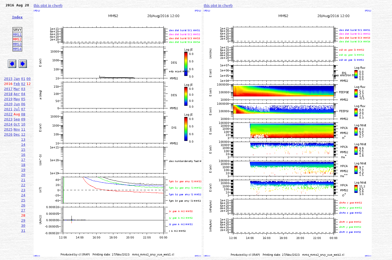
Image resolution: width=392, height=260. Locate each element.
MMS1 (17, 34)
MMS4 (17, 49)
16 (23, 155)
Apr (17, 94)
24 (23, 195)
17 (23, 160)
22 (23, 185)
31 (23, 231)
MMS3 (17, 44)
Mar (17, 89)
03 (23, 89)
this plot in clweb (48, 5)
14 (23, 145)
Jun (17, 104)
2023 (8, 119)
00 (28, 79)
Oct (17, 124)
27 (23, 210)
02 (23, 84)
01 (23, 79)
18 (23, 165)
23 (23, 190)
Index (17, 17)
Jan (17, 79)
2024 (8, 124)
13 (23, 139)
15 (23, 150)
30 (23, 226)
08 (23, 114)
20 (23, 175)
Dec (17, 134)
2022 (8, 114)
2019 (8, 99)
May (17, 99)
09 (23, 119)
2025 (8, 129)
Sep (17, 119)
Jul (17, 109)
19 (23, 170)
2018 (8, 94)
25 (23, 200)
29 (23, 220)
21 (23, 180)
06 (23, 104)
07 (23, 109)
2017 (8, 89)
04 (23, 94)
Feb (17, 84)
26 (23, 205)
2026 (8, 134)
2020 (8, 104)
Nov (17, 129)
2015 (8, 79)
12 (23, 134)
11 (23, 129)
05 (23, 99)
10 (23, 124)
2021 (8, 109)
